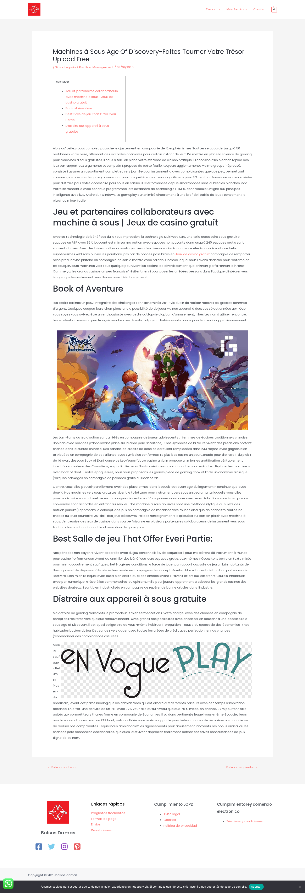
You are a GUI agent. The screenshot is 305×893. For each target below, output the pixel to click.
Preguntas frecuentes (108, 813)
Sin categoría (65, 67)
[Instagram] (64, 846)
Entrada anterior (62, 767)
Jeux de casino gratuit (192, 254)
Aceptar (256, 886)
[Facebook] (38, 846)
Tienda (211, 9)
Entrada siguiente (241, 767)
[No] (300, 887)
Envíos (96, 824)
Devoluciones (101, 830)
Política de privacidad (180, 825)
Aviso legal (171, 814)
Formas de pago (104, 819)
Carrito (258, 9)
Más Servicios (237, 9)
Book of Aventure (79, 108)
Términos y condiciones (244, 821)
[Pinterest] (77, 846)
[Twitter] (51, 846)
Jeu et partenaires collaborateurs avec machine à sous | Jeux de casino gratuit (92, 97)
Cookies (169, 820)
